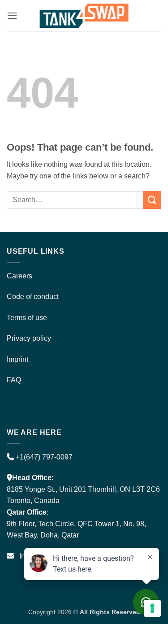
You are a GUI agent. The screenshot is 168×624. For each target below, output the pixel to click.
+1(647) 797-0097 (43, 457)
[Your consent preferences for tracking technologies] (152, 608)
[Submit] (152, 199)
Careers (19, 276)
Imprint (17, 359)
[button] (12, 15)
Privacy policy (29, 338)
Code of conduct (33, 296)
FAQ (14, 380)
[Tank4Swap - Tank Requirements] (84, 15)
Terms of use (27, 317)
